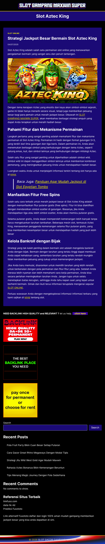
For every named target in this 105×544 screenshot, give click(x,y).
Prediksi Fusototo (12, 508)
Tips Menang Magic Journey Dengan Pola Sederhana (36, 475)
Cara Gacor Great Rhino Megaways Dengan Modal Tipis (37, 452)
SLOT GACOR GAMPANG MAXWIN (57, 539)
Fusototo (24, 516)
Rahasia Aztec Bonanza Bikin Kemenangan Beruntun (35, 467)
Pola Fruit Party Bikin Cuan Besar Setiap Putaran (33, 445)
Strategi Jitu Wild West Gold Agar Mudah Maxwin (34, 460)
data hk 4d (9, 505)
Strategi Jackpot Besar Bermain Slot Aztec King (52, 38)
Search (7, 422)
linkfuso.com (10, 501)
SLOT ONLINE (13, 33)
